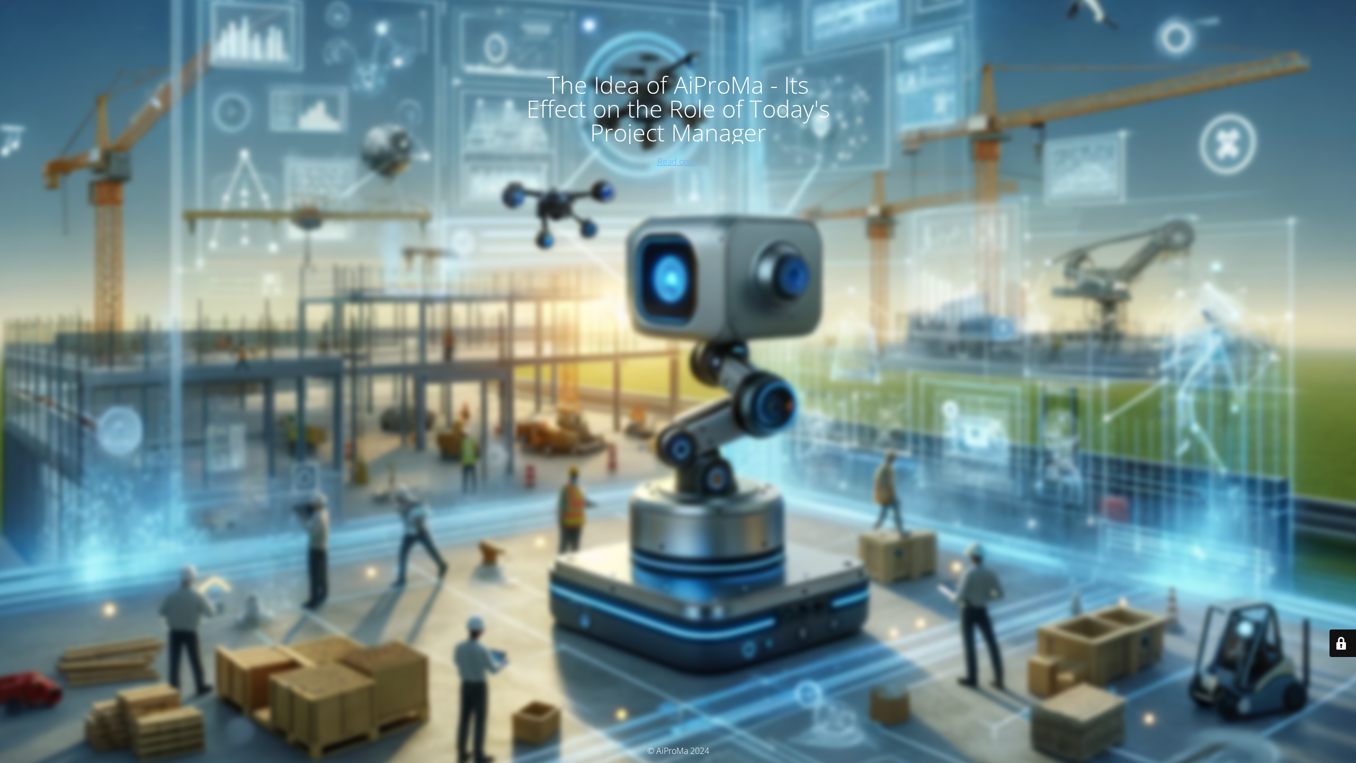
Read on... (676, 161)
